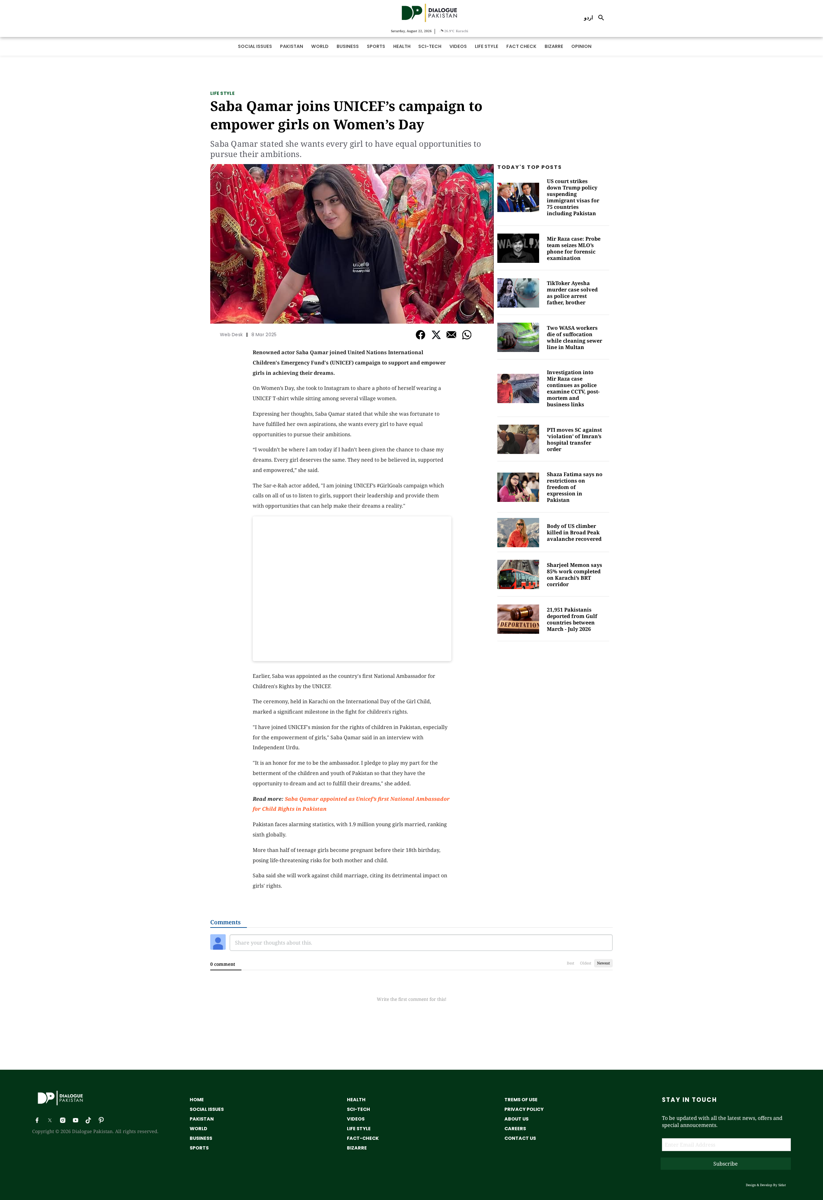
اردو (588, 17)
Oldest (585, 963)
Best (570, 963)
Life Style (222, 93)
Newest (603, 963)
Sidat (782, 1185)
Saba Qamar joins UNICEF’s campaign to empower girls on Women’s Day (346, 115)
